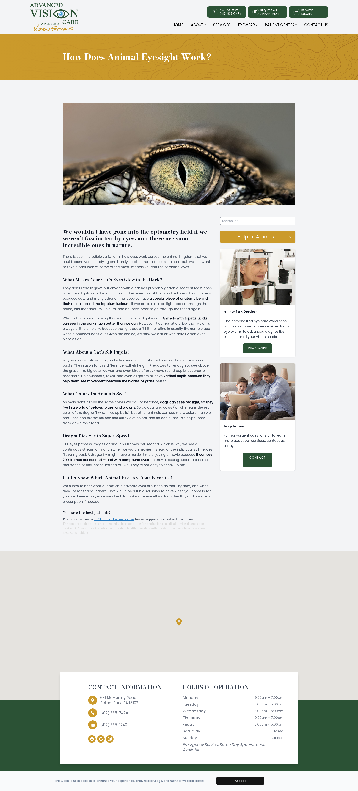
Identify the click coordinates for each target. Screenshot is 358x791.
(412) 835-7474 (114, 712)
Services (221, 24)
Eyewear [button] (246, 24)
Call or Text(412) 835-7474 (230, 12)
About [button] (197, 24)
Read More (257, 348)
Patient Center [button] (279, 24)
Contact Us (316, 24)
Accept (240, 781)
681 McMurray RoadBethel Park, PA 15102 (119, 700)
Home (177, 24)
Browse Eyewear (307, 12)
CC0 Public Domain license (114, 519)
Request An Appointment (269, 12)
